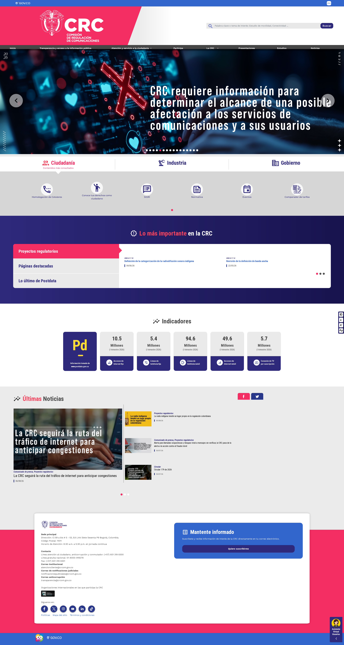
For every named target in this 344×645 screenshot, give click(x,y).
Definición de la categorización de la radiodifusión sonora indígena (159, 261)
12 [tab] (184, 150)
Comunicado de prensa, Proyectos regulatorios (33, 471)
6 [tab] (164, 150)
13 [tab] (187, 150)
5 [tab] (160, 150)
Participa (178, 48)
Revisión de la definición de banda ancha (247, 261)
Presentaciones (247, 48)
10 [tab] (177, 150)
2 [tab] (150, 150)
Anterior (16, 100)
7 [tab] (167, 150)
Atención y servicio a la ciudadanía (129, 49)
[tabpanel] (172, 99)
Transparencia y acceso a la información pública (65, 48)
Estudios (281, 48)
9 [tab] (174, 150)
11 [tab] (180, 150)
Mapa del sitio (60, 615)
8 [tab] (170, 150)
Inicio (13, 48)
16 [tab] (197, 150)
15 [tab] (194, 150)
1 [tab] (147, 150)
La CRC (208, 49)
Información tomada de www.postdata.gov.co (80, 365)
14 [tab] (190, 150)
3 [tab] (154, 150)
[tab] (58, 164)
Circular (157, 467)
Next (328, 100)
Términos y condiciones (82, 615)
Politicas (45, 615)
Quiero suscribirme (238, 548)
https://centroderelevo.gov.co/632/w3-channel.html (341, 331)
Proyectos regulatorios (163, 413)
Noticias (315, 48)
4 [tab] (157, 150)
